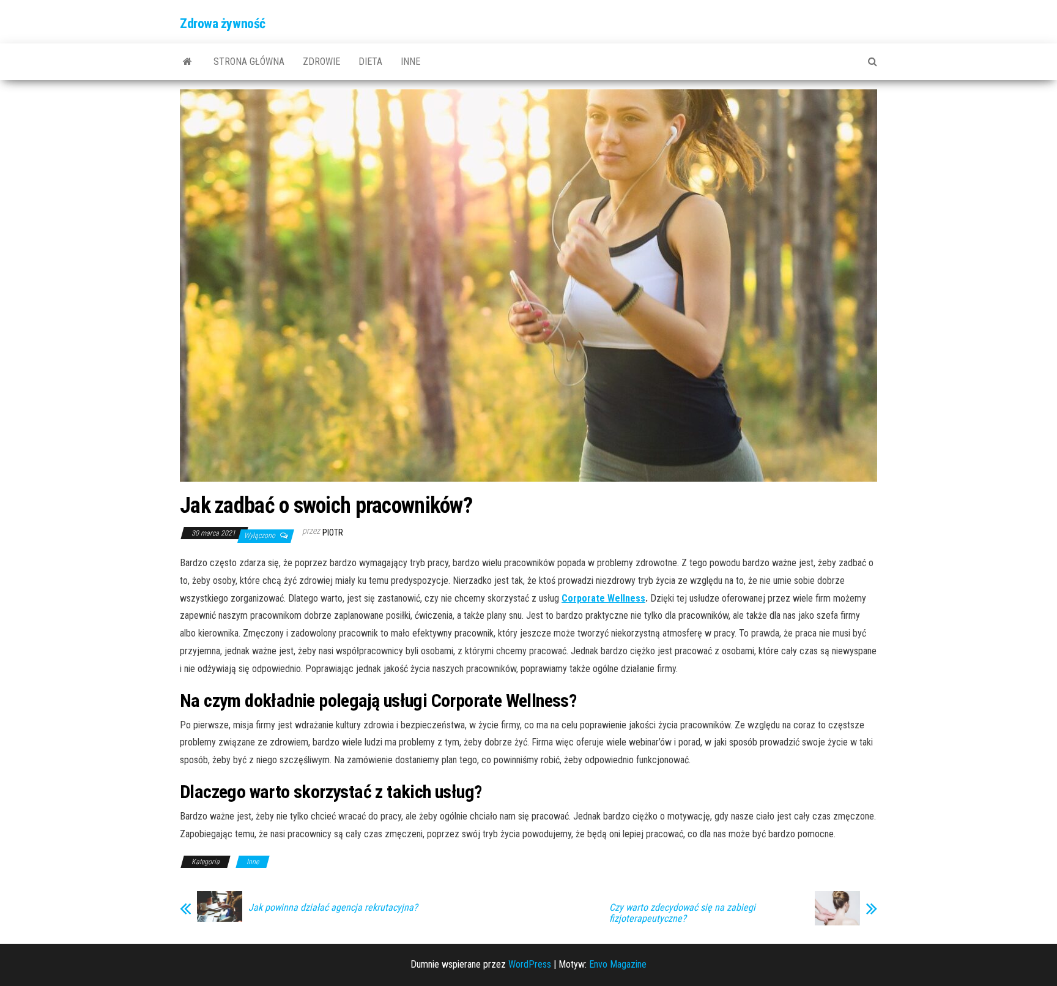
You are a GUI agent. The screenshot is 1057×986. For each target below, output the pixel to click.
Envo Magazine (618, 964)
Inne (410, 61)
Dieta (370, 61)
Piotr (332, 532)
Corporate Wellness (603, 598)
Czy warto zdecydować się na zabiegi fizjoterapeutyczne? (682, 913)
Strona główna (248, 61)
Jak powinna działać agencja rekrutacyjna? (333, 907)
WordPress (529, 964)
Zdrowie (321, 61)
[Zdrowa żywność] (187, 61)
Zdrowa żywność (222, 23)
